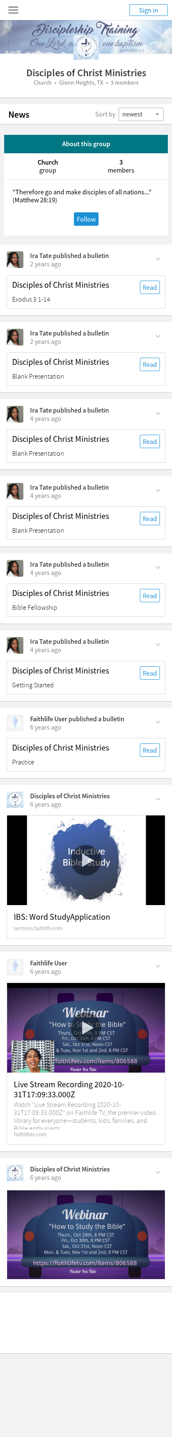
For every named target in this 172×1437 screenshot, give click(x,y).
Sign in (148, 10)
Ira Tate (41, 255)
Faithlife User (48, 719)
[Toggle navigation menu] (13, 10)
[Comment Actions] (158, 258)
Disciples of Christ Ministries (60, 285)
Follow (86, 219)
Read (150, 287)
